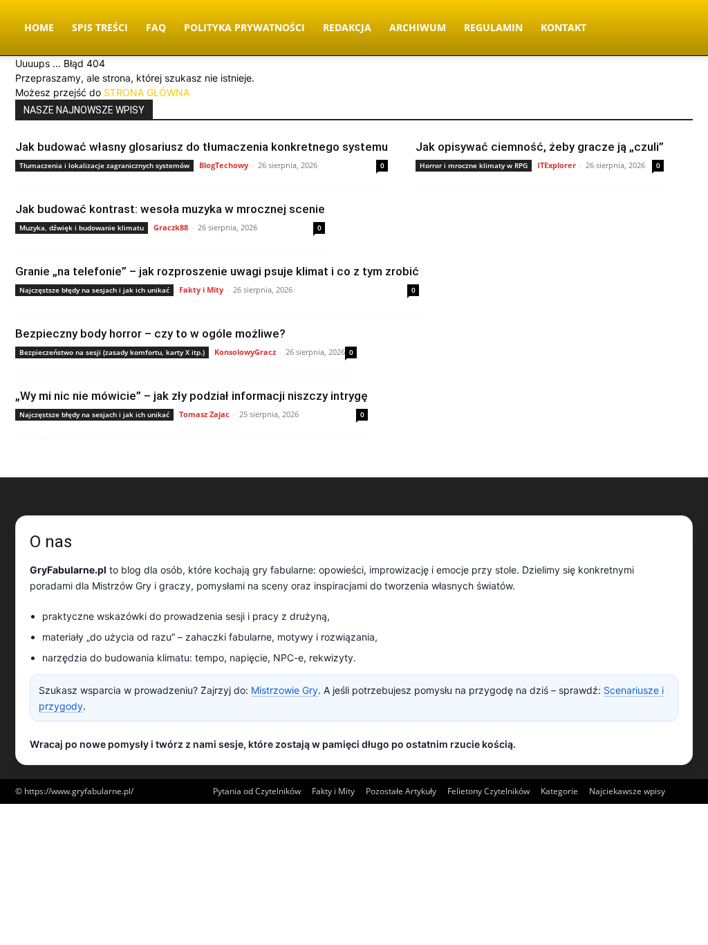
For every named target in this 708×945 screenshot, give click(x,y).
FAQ (156, 27)
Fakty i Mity (201, 289)
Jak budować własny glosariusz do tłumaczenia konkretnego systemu (201, 147)
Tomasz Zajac (204, 414)
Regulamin (493, 27)
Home (39, 27)
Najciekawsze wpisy (627, 791)
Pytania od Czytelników (257, 791)
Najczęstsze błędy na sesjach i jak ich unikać (94, 290)
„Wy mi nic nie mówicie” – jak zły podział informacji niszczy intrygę (191, 396)
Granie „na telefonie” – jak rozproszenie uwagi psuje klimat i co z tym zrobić (217, 271)
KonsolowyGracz (245, 352)
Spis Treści (100, 27)
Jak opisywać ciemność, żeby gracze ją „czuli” (540, 147)
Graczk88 (170, 227)
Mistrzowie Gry (284, 690)
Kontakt (563, 27)
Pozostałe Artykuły (401, 791)
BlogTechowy (223, 165)
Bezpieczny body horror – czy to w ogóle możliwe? (150, 333)
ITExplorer (556, 165)
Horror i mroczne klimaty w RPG (474, 165)
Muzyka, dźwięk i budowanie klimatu (81, 227)
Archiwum (417, 27)
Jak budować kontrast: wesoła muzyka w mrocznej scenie (170, 209)
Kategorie (559, 791)
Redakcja (347, 27)
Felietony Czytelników (488, 791)
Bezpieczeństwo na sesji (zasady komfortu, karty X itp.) (112, 352)
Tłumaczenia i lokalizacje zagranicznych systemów (104, 165)
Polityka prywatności (244, 27)
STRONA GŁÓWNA (146, 92)
